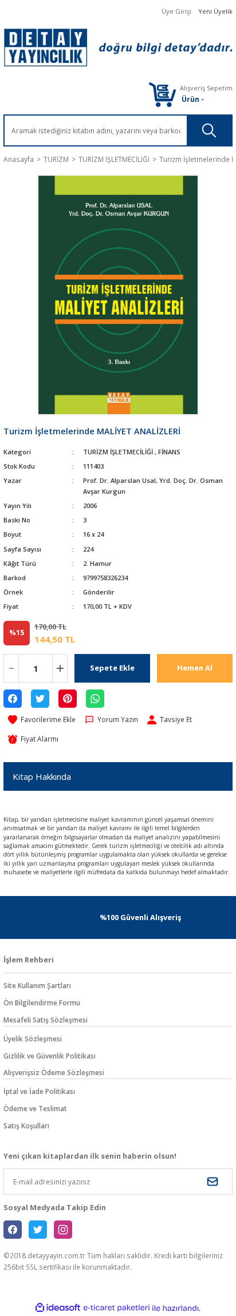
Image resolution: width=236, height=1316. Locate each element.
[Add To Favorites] (42, 720)
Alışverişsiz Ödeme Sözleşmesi (53, 1072)
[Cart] (162, 94)
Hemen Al (195, 668)
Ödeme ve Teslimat (35, 1108)
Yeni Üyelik (215, 11)
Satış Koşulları (26, 1125)
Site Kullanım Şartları (37, 985)
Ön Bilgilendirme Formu (41, 1002)
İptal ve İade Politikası (39, 1091)
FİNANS (169, 451)
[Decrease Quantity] (11, 668)
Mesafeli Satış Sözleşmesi (45, 1019)
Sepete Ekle (112, 668)
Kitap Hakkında (42, 776)
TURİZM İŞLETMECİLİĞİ (118, 451)
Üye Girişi (176, 11)
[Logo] (118, 47)
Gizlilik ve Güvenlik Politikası (49, 1055)
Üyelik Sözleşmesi (32, 1038)
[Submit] (212, 1181)
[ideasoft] (58, 1308)
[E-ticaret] (116, 1308)
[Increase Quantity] (60, 668)
